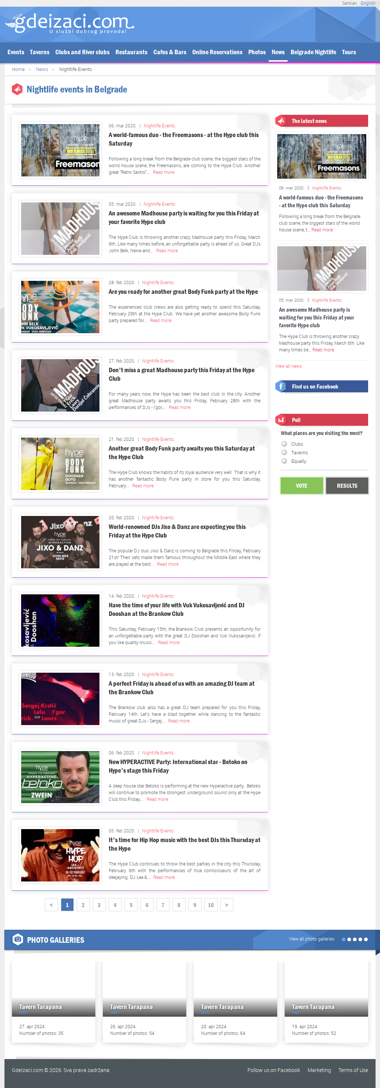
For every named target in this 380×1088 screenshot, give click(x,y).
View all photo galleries (311, 939)
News (278, 52)
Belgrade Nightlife (313, 52)
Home (18, 69)
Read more (163, 172)
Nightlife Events (159, 126)
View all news (288, 366)
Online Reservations (217, 52)
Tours (349, 52)
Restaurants (131, 52)
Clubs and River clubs (82, 52)
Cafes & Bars (169, 52)
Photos (257, 52)
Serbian (349, 3)
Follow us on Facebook (274, 1070)
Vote (301, 486)
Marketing (319, 1070)
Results (347, 486)
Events (15, 52)
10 (211, 905)
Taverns (39, 52)
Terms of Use (353, 1070)
